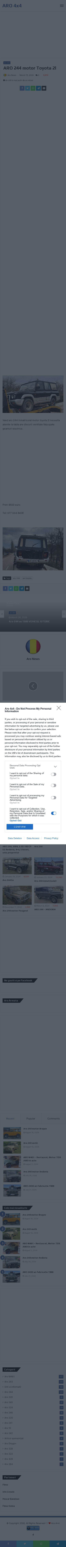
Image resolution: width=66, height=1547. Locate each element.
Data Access (33, 838)
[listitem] (33, 766)
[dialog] (33, 773)
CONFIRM (20, 827)
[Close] (60, 709)
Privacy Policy (51, 838)
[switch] (53, 774)
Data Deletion (15, 838)
